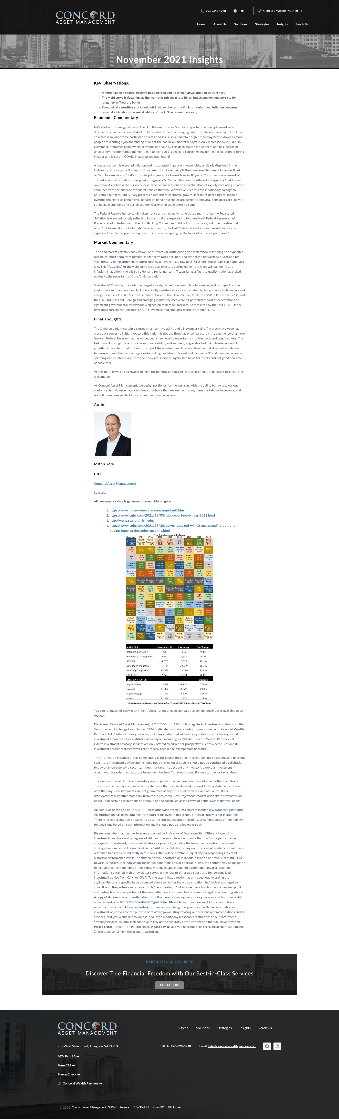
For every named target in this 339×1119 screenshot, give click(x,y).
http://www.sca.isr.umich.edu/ (132, 520)
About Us (219, 24)
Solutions (240, 24)
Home (201, 24)
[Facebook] (235, 11)
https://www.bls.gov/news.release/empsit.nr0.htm (147, 510)
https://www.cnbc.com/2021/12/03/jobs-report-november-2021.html (162, 515)
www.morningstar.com (226, 810)
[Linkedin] (242, 11)
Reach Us (302, 24)
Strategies (262, 24)
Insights (282, 24)
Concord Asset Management (115, 483)
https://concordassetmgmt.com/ (144, 902)
